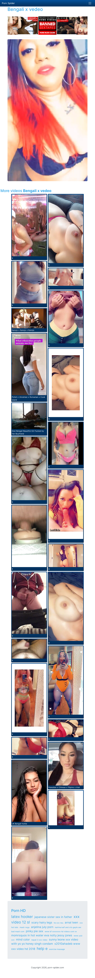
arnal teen (71, 922)
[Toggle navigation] (90, 3)
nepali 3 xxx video (39, 940)
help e (42, 948)
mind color (23, 939)
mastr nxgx (25, 927)
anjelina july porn (42, 927)
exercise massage (57, 949)
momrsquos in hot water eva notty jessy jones (41, 935)
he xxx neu (58, 923)
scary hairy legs (41, 922)
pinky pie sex (34, 931)
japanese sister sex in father (53, 917)
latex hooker (22, 916)
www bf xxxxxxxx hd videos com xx (61, 931)
